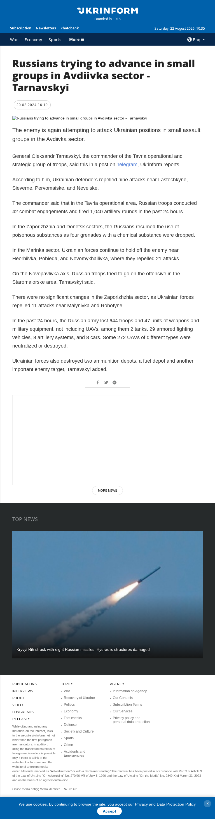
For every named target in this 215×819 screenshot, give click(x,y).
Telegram (127, 164)
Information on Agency (130, 691)
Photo (18, 698)
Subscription (20, 28)
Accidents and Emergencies (74, 753)
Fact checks (73, 718)
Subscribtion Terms (127, 705)
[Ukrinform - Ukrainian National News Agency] (107, 10)
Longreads (23, 712)
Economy (33, 39)
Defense (70, 725)
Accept (109, 811)
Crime (68, 745)
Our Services (122, 711)
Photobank (69, 28)
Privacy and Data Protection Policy (165, 804)
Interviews (22, 691)
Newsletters (46, 28)
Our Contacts (123, 698)
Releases (21, 719)
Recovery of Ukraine (79, 698)
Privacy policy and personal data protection (131, 720)
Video (17, 705)
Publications (24, 684)
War (14, 39)
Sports (55, 39)
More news (107, 490)
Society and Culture (79, 731)
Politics (69, 705)
